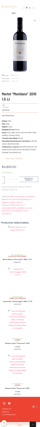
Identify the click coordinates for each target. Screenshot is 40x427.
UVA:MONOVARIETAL (9, 208)
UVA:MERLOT (7, 214)
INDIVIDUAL (6, 211)
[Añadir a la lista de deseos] (3, 180)
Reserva (23, 196)
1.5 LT (23, 205)
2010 (13, 211)
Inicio (4, 187)
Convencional (17, 199)
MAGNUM (19, 211)
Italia (11, 196)
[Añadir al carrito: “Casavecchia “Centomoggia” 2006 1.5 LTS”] (32, 274)
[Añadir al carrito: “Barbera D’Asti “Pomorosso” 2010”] (32, 316)
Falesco (13, 202)
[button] (24, 8)
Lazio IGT (22, 187)
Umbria (16, 196)
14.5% (25, 211)
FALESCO (12, 205)
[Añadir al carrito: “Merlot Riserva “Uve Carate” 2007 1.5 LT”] (32, 232)
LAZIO (18, 205)
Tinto (10, 199)
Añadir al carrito (28, 179)
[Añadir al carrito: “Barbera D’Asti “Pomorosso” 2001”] (32, 361)
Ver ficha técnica (14, 159)
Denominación (12, 187)
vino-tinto (28, 208)
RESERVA (21, 208)
